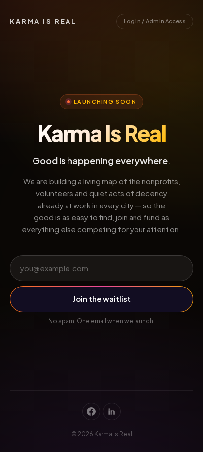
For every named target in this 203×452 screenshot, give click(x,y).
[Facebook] (91, 411)
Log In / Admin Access (155, 21)
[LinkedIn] (112, 411)
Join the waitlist (102, 298)
